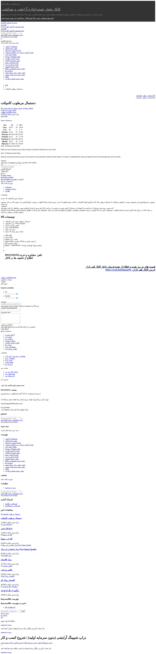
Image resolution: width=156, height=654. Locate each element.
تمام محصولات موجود (12, 57)
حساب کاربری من (11, 372)
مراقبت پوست (10, 341)
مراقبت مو (9, 71)
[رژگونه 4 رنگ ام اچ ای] (9, 586)
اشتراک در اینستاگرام (12, 506)
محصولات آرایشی (11, 46)
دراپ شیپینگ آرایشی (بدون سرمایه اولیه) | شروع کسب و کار (30, 643)
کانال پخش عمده (30, 9)
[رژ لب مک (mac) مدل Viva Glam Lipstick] (16, 545)
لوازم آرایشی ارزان (11, 65)
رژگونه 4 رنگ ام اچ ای (10, 590)
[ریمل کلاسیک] (6, 555)
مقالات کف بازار (11, 54)
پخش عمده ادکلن (11, 48)
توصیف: (3, 302)
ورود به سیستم (10, 488)
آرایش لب (8, 337)
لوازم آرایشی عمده (11, 63)
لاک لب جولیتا (6, 539)
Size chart (4, 116)
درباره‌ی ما (9, 364)
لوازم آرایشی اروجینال (13, 50)
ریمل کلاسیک (6, 560)
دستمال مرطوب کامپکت (11, 518)
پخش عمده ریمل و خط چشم (15, 73)
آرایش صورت (10, 335)
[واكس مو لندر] (6, 566)
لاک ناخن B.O (6, 529)
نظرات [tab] (7, 191)
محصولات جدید (10, 347)
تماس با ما (8, 360)
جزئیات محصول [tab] (10, 189)
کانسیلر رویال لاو (8, 580)
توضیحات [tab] (8, 187)
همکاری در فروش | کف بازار (15, 356)
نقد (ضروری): (5, 312)
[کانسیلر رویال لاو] (7, 576)
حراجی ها (8, 345)
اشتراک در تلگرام (11, 504)
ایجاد (23, 611)
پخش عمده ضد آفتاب (12, 61)
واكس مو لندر (6, 570)
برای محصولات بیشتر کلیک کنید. (12, 35)
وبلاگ (7, 77)
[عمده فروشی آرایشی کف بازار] (12, 27)
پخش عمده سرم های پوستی (15, 75)
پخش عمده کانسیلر (12, 67)
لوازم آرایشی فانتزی (12, 59)
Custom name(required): (9, 308)
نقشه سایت (9, 362)
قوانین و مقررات (11, 349)
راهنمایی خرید (10, 358)
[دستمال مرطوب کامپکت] (145, 96)
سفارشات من (10, 374)
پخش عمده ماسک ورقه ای (14, 79)
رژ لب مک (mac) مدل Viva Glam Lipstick (18, 549)
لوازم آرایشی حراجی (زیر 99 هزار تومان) (19, 52)
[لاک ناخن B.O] (6, 524)
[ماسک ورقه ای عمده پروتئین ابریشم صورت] (78, 108)
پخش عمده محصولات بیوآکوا (15, 69)
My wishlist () (10, 607)
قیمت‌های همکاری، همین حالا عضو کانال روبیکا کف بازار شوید (31, 18)
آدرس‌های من (10, 376)
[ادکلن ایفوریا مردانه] (78, 110)
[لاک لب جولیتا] (6, 535)
